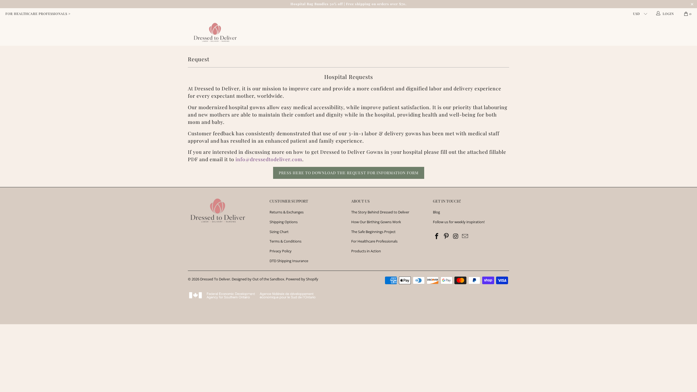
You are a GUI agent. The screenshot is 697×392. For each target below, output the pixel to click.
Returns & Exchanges (287, 212)
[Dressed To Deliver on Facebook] (437, 236)
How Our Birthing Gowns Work (376, 221)
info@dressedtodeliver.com (269, 159)
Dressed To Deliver (215, 279)
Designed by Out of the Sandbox (258, 279)
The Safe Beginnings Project (373, 231)
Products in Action (366, 251)
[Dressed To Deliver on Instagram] (456, 236)
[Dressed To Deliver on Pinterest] (446, 236)
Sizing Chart (279, 231)
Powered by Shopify (302, 279)
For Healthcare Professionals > (38, 13)
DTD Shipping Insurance (289, 260)
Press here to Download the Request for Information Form (348, 172)
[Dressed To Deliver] (214, 32)
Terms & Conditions (285, 241)
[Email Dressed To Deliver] (465, 236)
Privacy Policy (281, 251)
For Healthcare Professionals (374, 241)
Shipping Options (284, 221)
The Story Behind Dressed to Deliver (380, 212)
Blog (436, 212)
